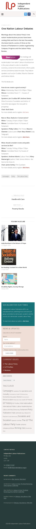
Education (13, 397)
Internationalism (26, 403)
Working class (20, 428)
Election (19, 397)
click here (26, 112)
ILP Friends (29, 400)
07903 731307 (10, 465)
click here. (26, 137)
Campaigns (5, 176)
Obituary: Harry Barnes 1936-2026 (17, 497)
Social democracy (13, 416)
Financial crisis (17, 400)
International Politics (9, 406)
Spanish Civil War (17, 420)
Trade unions (21, 424)
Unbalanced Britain (8, 428)
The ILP (25, 420)
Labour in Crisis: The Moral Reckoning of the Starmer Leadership (18, 484)
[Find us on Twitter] (25, 14)
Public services (16, 413)
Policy (13, 176)
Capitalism (16, 391)
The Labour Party (22, 176)
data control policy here (21, 350)
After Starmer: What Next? (19, 479)
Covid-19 (18, 394)
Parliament (23, 409)
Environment (25, 397)
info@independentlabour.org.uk (17, 468)
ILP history (7, 403)
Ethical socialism (8, 400)
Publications (7, 413)
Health (23, 400)
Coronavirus (12, 394)
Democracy (24, 394)
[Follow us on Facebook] (29, 14)
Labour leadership (23, 406)
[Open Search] (34, 14)
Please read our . (16, 350)
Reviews (7, 370)
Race (23, 413)
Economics (6, 397)
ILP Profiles (8, 367)
